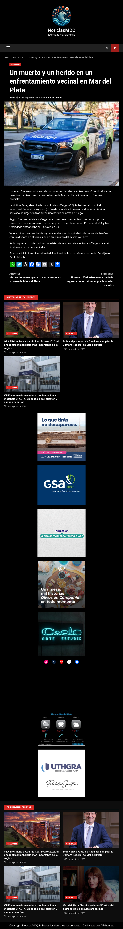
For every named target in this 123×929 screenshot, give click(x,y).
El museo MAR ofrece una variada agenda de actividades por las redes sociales (90, 279)
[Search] (107, 48)
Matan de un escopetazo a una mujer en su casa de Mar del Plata (35, 277)
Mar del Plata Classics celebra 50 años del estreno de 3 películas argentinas (91, 884)
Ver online (115, 48)
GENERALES (15, 64)
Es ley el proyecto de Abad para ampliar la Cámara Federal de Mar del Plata (91, 320)
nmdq (12, 97)
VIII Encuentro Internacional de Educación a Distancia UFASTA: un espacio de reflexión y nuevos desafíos (32, 374)
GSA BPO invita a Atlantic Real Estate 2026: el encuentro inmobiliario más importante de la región (32, 320)
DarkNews (88, 925)
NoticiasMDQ (61, 30)
